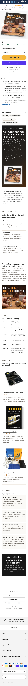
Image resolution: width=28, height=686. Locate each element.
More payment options (14, 67)
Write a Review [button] (14, 596)
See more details (5, 104)
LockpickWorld (4, 5)
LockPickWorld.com (9, 682)
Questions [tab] (15, 603)
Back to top (14, 627)
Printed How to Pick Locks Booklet (13, 392)
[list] (14, 25)
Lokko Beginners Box (9, 473)
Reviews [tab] (6, 603)
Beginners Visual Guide (9, 432)
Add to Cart (14, 57)
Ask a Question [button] (14, 599)
